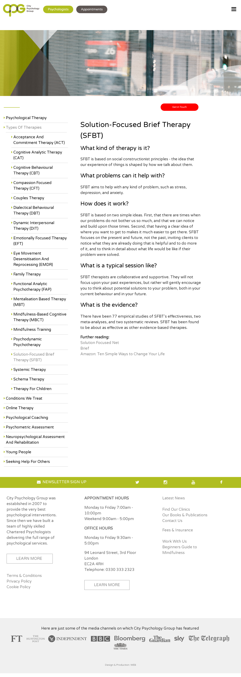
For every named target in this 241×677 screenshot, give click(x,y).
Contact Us (172, 521)
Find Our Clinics (176, 509)
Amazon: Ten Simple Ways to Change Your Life (122, 354)
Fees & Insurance (177, 530)
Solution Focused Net (99, 343)
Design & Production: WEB (120, 664)
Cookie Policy (19, 587)
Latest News (173, 498)
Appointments (92, 9)
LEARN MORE (29, 558)
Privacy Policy (19, 581)
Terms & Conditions (24, 576)
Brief (84, 348)
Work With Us (174, 541)
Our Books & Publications (184, 515)
